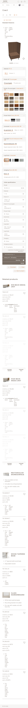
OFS (14, 5)
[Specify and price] (5, 1)
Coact (22, 5)
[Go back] (3, 5)
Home (7, 5)
